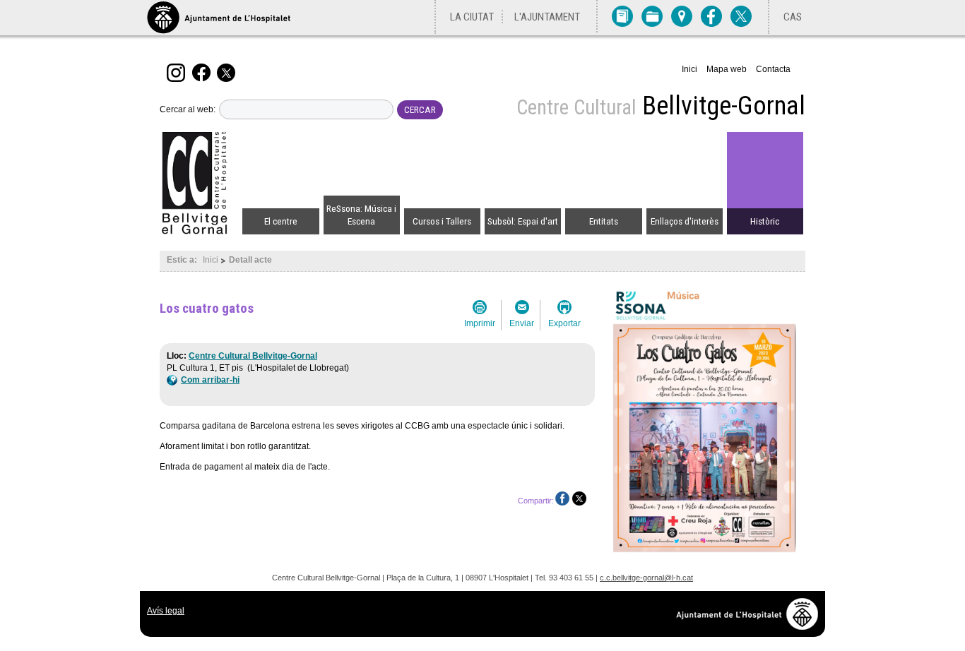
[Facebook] (711, 15)
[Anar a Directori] (622, 15)
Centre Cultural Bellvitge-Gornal (253, 356)
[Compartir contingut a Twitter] (579, 498)
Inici (689, 69)
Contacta (773, 69)
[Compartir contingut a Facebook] (562, 498)
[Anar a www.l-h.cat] (750, 626)
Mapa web (726, 69)
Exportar (564, 323)
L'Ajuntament (547, 17)
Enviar (521, 323)
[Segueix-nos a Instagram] (178, 72)
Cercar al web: (187, 109)
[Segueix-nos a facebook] (203, 72)
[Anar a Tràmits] (652, 15)
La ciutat (472, 17)
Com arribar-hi (210, 380)
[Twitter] (741, 15)
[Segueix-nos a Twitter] (228, 72)
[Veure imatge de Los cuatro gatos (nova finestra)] (705, 554)
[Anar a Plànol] (681, 15)
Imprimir (479, 323)
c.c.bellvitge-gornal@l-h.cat (646, 577)
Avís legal (165, 611)
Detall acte (250, 260)
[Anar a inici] (200, 183)
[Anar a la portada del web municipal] (218, 17)
